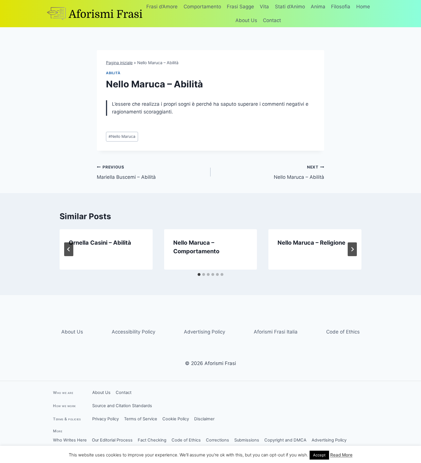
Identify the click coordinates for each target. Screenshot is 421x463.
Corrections (217, 440)
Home (363, 6)
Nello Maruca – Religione (311, 242)
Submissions (246, 440)
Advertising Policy (204, 332)
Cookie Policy (175, 418)
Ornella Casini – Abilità (100, 242)
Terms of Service (140, 418)
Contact (272, 20)
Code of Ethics (343, 332)
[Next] (352, 249)
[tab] (199, 274)
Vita (264, 6)
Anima (318, 6)
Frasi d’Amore (162, 6)
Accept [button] (319, 455)
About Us (246, 20)
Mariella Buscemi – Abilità (126, 172)
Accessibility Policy (133, 332)
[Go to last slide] (68, 249)
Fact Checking (152, 440)
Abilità (113, 73)
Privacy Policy (105, 418)
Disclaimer (204, 418)
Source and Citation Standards (122, 405)
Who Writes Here (70, 440)
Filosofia (340, 6)
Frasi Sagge (240, 6)
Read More (341, 455)
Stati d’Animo (290, 6)
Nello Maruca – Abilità (299, 172)
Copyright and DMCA (285, 440)
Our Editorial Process (112, 440)
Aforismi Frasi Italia (276, 332)
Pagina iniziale (119, 62)
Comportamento (202, 6)
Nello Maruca (122, 136)
